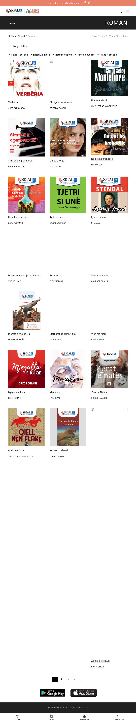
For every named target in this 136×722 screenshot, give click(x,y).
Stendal (95, 223)
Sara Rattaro (15, 223)
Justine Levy (56, 166)
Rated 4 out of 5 (108, 54)
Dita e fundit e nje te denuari (24, 275)
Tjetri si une (56, 217)
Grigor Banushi (16, 166)
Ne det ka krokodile (102, 158)
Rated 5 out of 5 (63, 54)
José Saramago (16, 108)
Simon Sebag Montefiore (104, 106)
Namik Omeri (97, 667)
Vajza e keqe (57, 160)
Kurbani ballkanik (59, 450)
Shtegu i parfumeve (61, 102)
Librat (22, 36)
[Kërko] (120, 11)
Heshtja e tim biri (17, 217)
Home (14, 36)
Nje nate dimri (99, 100)
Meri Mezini (55, 340)
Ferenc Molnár (16, 340)
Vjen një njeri (98, 333)
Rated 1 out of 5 (19, 54)
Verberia (13, 102)
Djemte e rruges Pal (19, 333)
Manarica (55, 392)
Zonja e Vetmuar (100, 660)
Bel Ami (54, 275)
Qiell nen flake (16, 450)
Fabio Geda (96, 165)
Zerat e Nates (99, 392)
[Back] (12, 23)
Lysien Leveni (98, 217)
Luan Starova (57, 456)
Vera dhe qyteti (99, 275)
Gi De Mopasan (57, 281)
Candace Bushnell (100, 281)
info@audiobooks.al (72, 3)
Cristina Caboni (58, 108)
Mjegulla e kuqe (17, 392)
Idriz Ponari (97, 340)
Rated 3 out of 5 (86, 54)
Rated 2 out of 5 (41, 54)
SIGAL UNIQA (68, 707)
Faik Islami (55, 398)
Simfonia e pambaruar (21, 160)
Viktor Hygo (14, 281)
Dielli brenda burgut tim (63, 333)
